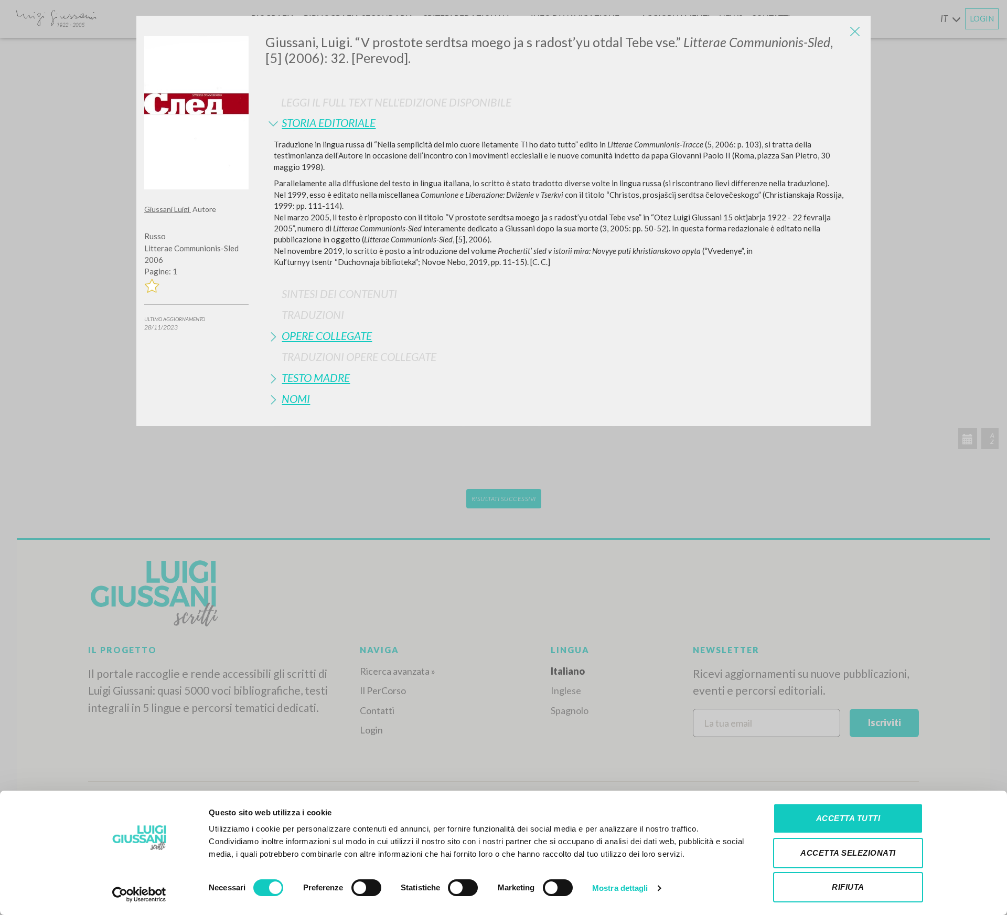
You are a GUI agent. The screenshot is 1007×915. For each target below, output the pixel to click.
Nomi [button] (296, 398)
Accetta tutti (848, 818)
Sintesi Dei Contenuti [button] (339, 294)
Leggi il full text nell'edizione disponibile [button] (396, 102)
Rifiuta (848, 886)
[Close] (854, 31)
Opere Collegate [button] (327, 335)
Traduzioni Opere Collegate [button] (359, 356)
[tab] (564, 122)
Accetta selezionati (848, 852)
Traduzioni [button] (313, 314)
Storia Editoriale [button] (329, 122)
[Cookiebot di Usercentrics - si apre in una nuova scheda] (139, 894)
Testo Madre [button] (316, 377)
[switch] (366, 887)
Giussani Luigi (167, 209)
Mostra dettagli (620, 888)
